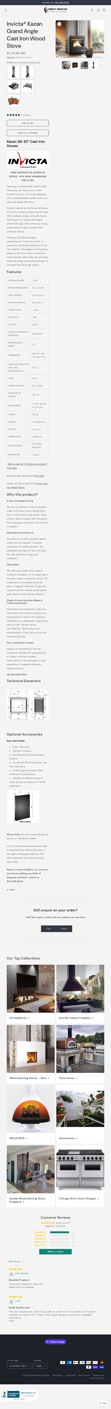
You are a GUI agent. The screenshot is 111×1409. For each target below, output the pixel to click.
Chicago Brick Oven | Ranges (77, 1198)
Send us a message (27, 132)
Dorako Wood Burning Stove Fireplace (27, 1200)
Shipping (10, 57)
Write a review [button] (55, 1251)
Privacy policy (71, 1375)
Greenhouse (66, 1138)
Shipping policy (98, 1375)
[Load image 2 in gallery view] (75, 65)
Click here (39, 475)
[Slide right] (101, 65)
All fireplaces (17, 1018)
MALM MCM (17, 1138)
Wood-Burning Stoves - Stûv (27, 1078)
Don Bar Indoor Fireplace (75, 1018)
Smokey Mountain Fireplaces (39, 1375)
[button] (6, 10)
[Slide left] (58, 65)
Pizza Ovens (66, 1078)
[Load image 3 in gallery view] (84, 65)
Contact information (97, 1378)
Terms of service (84, 1375)
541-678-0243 (62, 2)
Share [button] (12, 889)
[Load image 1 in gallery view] (66, 65)
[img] (15, 1269)
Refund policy (58, 1375)
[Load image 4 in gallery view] (93, 65)
